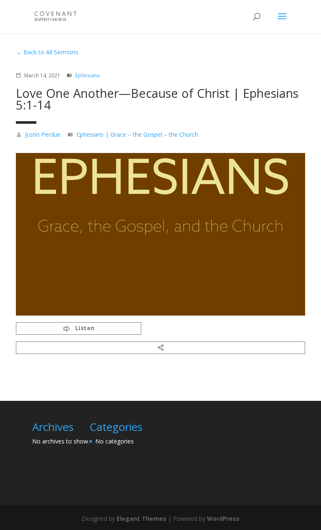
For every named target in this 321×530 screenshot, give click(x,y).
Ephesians (87, 75)
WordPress (223, 518)
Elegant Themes (141, 518)
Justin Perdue (43, 134)
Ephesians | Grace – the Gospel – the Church (137, 134)
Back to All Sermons (50, 52)
